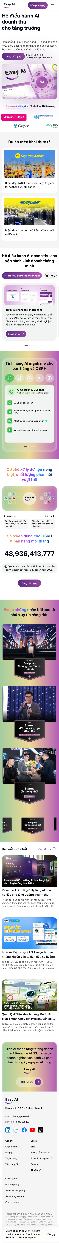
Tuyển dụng (11, 1158)
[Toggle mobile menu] (52, 5)
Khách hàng (11, 1146)
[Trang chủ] (9, 5)
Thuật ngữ (36, 1170)
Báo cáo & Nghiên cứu (42, 1158)
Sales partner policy (15, 1190)
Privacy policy (12, 1184)
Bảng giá (9, 1152)
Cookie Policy (22, 1237)
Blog (33, 1146)
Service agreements (15, 1196)
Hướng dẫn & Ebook (41, 1152)
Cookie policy (12, 1202)
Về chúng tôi (11, 1164)
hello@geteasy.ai (21, 1116)
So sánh (35, 1164)
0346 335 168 (22, 1122)
